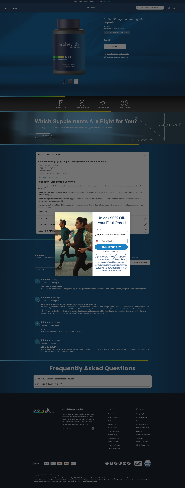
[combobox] (98, 241)
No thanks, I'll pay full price (111, 251)
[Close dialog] (127, 214)
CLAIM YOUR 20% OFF (111, 247)
